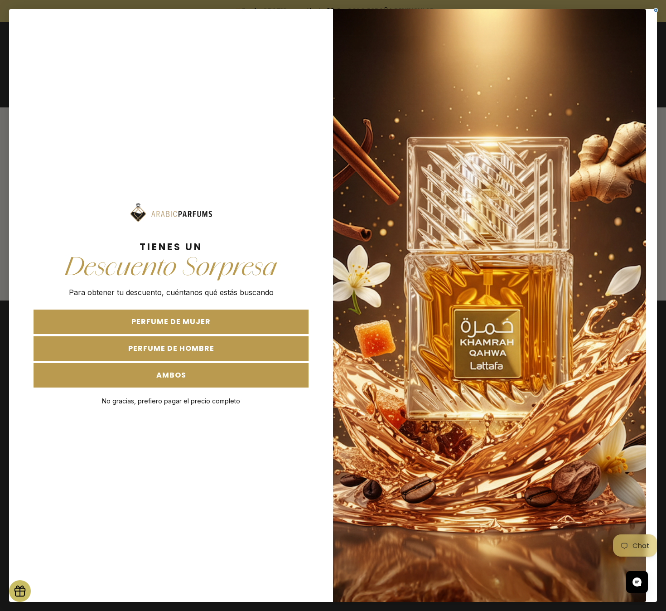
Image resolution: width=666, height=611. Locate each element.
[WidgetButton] (20, 591)
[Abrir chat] (637, 582)
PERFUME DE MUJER (171, 321)
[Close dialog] (656, 10)
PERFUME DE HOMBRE (171, 348)
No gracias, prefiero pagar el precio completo (171, 401)
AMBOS (171, 375)
